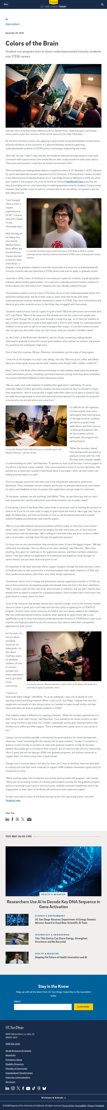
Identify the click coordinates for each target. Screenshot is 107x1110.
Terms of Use (68, 1105)
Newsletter (11, 1055)
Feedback (100, 1105)
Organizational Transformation (19, 1073)
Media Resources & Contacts (18, 1050)
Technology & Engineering (52, 934)
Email (17, 1001)
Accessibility (80, 1105)
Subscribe (83, 1006)
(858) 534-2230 (13, 1043)
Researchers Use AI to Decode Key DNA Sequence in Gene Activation (53, 904)
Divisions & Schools (53, 1097)
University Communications (18, 1077)
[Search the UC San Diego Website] (102, 4)
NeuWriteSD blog (74, 181)
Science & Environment (50, 916)
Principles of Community (16, 1068)
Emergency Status (14, 1059)
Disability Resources (15, 1064)
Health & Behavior (53, 894)
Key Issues (10, 1081)
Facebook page (13, 800)
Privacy (91, 1105)
